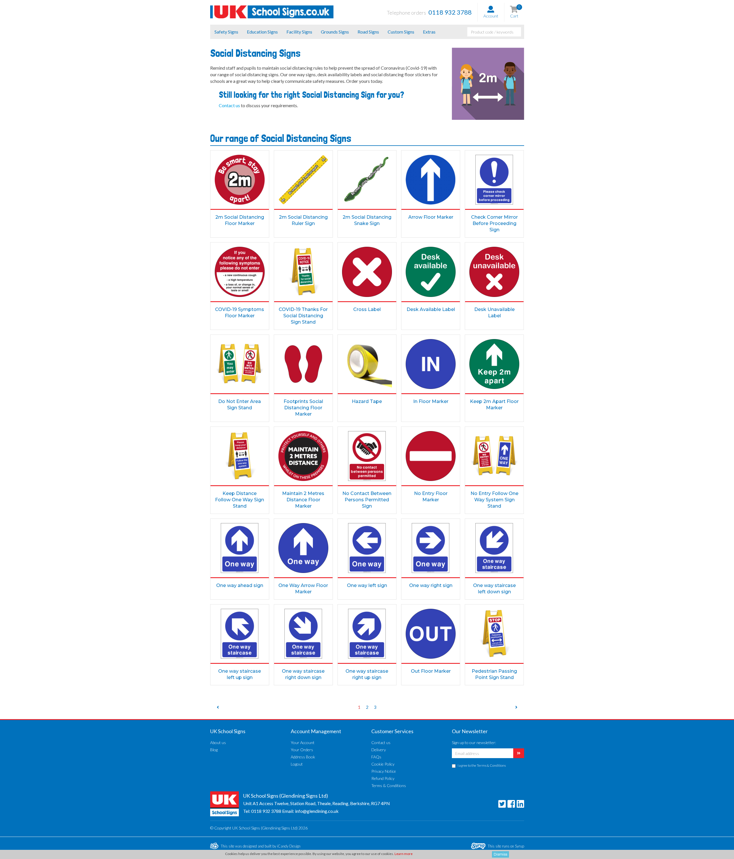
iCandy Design (288, 846)
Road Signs (368, 31)
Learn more (404, 854)
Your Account (303, 742)
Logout (297, 764)
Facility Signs (299, 31)
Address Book (303, 756)
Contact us (381, 742)
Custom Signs (401, 31)
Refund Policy (383, 778)
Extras (429, 31)
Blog (214, 749)
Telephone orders (429, 12)
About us (218, 742)
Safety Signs (226, 31)
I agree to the (482, 765)
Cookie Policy (383, 764)
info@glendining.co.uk (317, 811)
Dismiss (500, 854)
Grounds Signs (335, 31)
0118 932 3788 (266, 811)
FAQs (376, 756)
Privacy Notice (383, 771)
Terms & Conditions (388, 785)
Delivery (378, 749)
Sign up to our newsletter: (474, 742)
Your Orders (302, 749)
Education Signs (262, 31)
